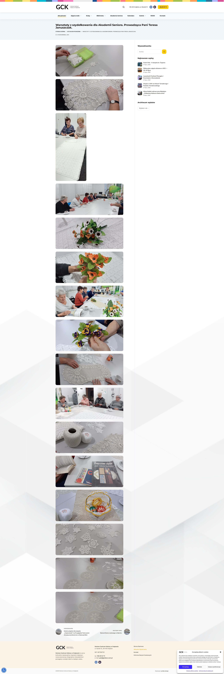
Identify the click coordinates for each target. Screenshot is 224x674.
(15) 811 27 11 (163, 7)
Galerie (141, 16)
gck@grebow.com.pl (106, 658)
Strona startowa (139, 646)
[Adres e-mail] (154, 7)
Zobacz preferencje (214, 667)
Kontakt (162, 16)
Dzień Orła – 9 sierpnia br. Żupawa (154, 62)
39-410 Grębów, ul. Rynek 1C (138, 7)
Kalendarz (130, 16)
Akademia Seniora (116, 16)
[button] (220, 652)
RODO (153, 16)
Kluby (88, 16)
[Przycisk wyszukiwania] (164, 51)
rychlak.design (164, 671)
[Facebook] (151, 7)
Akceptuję (185, 667)
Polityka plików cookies (192, 670)
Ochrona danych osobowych (206, 670)
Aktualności (62, 16)
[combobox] (149, 51)
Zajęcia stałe (75, 16)
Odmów (199, 667)
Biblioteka (100, 16)
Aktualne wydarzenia (140, 649)
